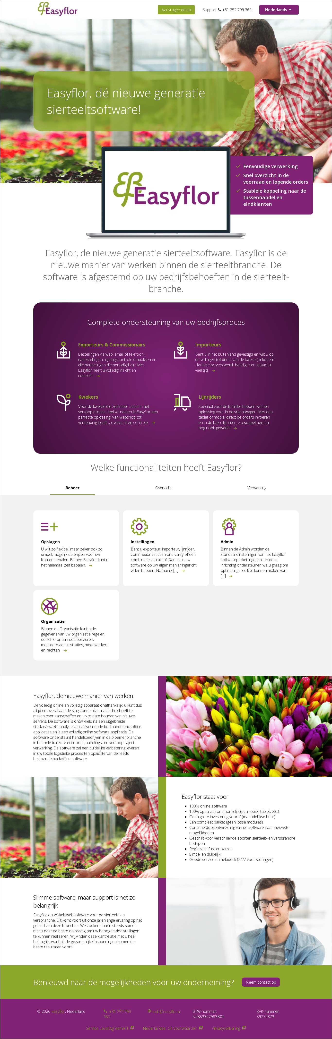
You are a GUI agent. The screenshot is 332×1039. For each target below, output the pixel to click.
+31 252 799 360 (237, 9)
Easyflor (58, 1011)
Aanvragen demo (176, 9)
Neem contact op (261, 982)
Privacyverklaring (226, 1028)
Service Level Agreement (107, 1028)
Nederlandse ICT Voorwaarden (170, 1028)
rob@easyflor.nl (167, 1011)
